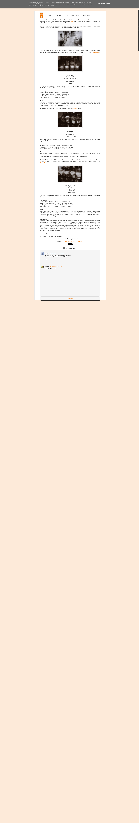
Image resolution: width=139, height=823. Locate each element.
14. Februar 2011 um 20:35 (56, 266)
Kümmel (75, 241)
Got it (108, 4)
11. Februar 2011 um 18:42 (57, 253)
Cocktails (70, 241)
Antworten (47, 262)
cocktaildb (74, 108)
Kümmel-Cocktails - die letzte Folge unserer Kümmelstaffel (70, 15)
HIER (71, 21)
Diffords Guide (95, 52)
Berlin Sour (64, 241)
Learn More (101, 4)
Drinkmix (47, 266)
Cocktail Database (44, 163)
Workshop (80, 241)
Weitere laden (70, 298)
